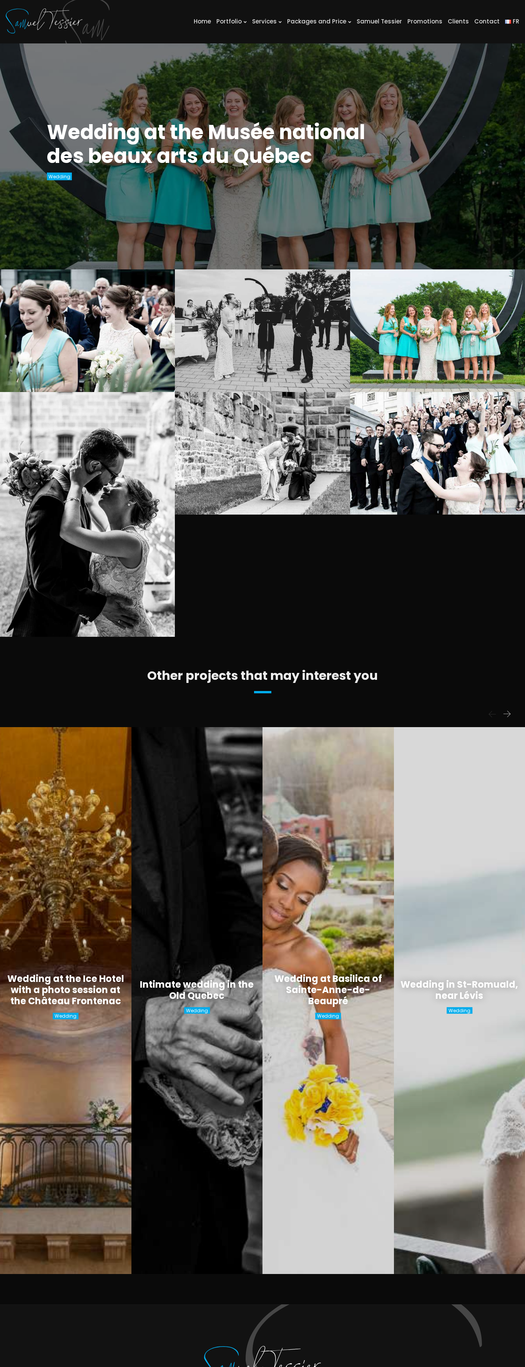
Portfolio (229, 21)
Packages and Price (316, 21)
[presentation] (492, 714)
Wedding (59, 176)
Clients (458, 21)
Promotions (424, 21)
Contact (487, 21)
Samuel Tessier (379, 21)
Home (202, 21)
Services (264, 21)
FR (515, 21)
